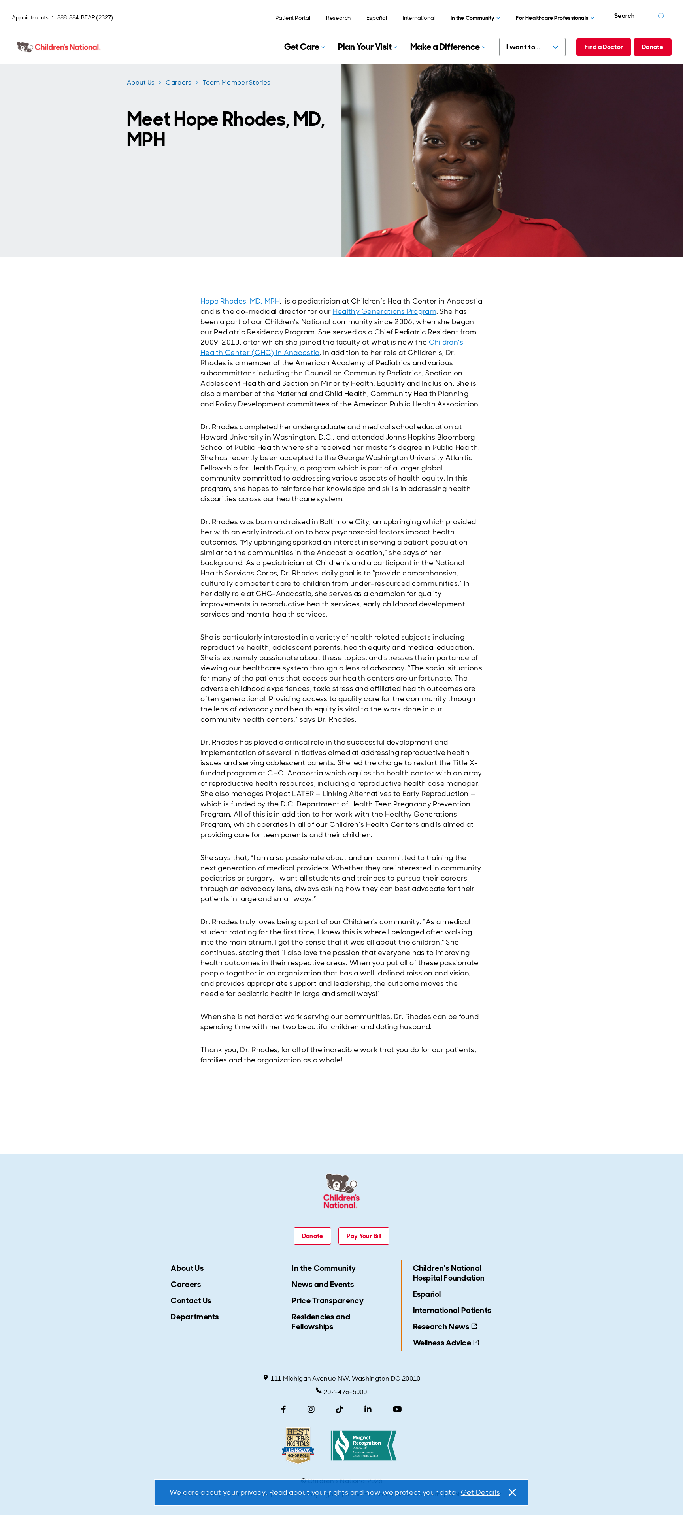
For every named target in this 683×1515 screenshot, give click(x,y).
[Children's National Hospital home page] (59, 47)
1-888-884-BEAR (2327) (82, 17)
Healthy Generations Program (384, 311)
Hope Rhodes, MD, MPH (240, 301)
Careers (178, 82)
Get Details (480, 1492)
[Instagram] (311, 1409)
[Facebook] (283, 1409)
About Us (141, 82)
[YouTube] (397, 1409)
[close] (512, 1492)
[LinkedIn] (368, 1409)
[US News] (298, 1445)
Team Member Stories (237, 82)
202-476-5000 (345, 1392)
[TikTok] (339, 1409)
